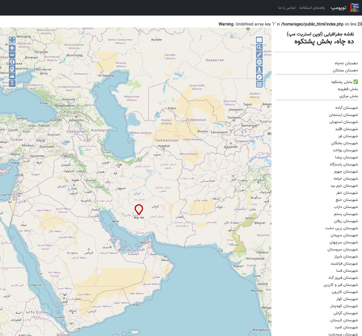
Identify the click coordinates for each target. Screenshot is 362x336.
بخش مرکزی (348, 96)
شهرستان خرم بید (344, 185)
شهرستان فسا (347, 270)
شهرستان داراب (346, 207)
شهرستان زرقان (346, 221)
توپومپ (338, 8)
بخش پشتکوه (341, 82)
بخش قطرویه (348, 89)
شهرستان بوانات (345, 150)
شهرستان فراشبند (344, 263)
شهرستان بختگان (344, 143)
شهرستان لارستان (344, 320)
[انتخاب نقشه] (259, 40)
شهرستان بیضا (346, 157)
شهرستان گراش (345, 313)
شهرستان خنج (347, 200)
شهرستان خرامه (346, 178)
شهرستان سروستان (342, 249)
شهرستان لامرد (346, 327)
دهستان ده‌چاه (346, 63)
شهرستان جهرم (346, 171)
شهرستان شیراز (346, 256)
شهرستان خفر (347, 193)
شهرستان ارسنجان (343, 115)
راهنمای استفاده (312, 8)
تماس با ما (287, 8)
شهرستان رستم (346, 214)
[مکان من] (259, 69)
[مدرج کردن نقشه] (259, 62)
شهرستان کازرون (345, 292)
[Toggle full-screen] (12, 40)
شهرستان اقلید (346, 129)
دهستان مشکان (345, 70)
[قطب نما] (259, 76)
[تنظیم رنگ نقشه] (259, 84)
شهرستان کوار (347, 299)
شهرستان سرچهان (343, 242)
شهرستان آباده (346, 108)
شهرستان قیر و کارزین (341, 285)
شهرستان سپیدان (344, 235)
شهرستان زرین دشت (341, 228)
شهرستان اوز (348, 136)
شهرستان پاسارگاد (343, 164)
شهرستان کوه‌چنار (344, 306)
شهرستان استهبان (343, 122)
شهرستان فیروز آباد (343, 278)
